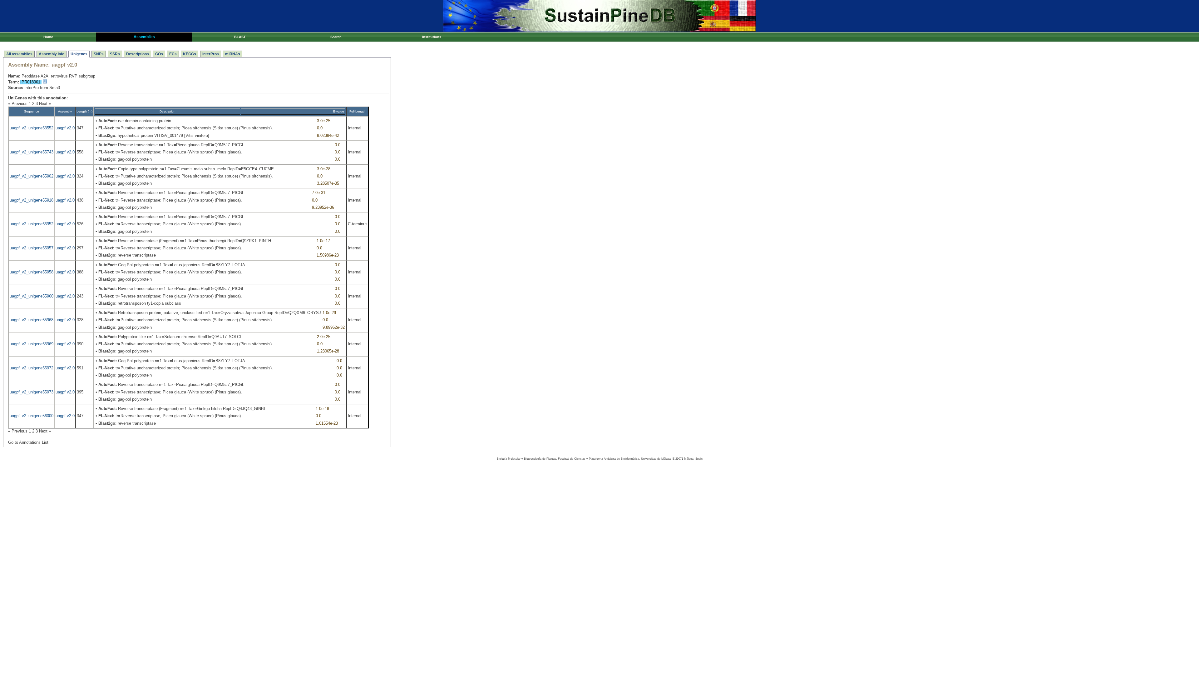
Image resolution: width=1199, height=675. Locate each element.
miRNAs (232, 54)
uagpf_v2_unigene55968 (31, 320)
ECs (173, 54)
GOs (159, 54)
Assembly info (51, 54)
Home (48, 37)
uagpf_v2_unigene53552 (31, 128)
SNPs (99, 54)
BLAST (240, 37)
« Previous (17, 103)
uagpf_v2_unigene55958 (31, 272)
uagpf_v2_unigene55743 (31, 152)
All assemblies (19, 54)
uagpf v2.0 (65, 128)
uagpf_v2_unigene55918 (31, 200)
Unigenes (79, 54)
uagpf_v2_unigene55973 (31, 392)
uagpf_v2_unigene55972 (31, 368)
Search (336, 37)
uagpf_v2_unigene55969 (31, 344)
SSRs (115, 54)
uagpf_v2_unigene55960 (31, 296)
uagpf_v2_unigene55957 (31, 248)
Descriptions (137, 54)
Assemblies (144, 37)
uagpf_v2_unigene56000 (31, 415)
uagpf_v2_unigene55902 (31, 176)
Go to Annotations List (28, 442)
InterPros (210, 54)
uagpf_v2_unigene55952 (31, 224)
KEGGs (189, 54)
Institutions (431, 37)
